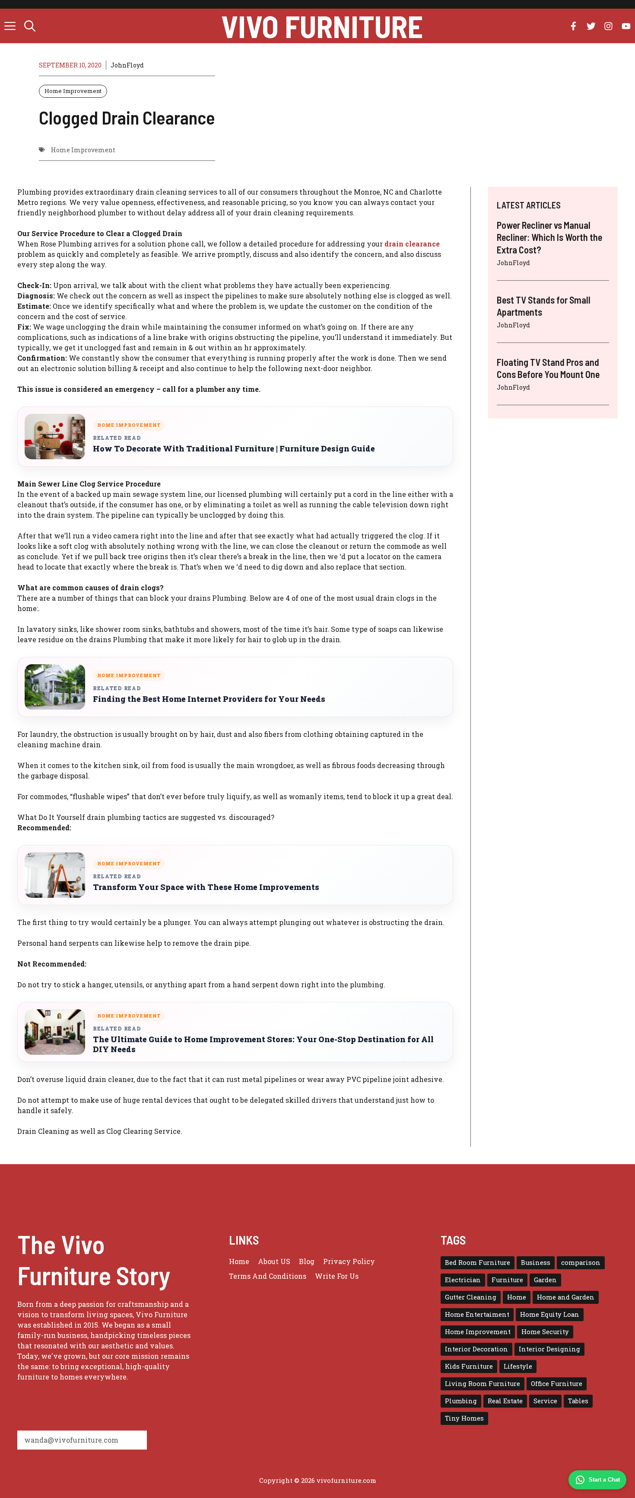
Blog (306, 1261)
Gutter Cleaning (470, 1297)
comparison (580, 1262)
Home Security (545, 1332)
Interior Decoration (476, 1349)
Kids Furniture (469, 1366)
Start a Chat (604, 1479)
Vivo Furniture (322, 26)
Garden (545, 1280)
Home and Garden (565, 1297)
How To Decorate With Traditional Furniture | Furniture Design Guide (234, 449)
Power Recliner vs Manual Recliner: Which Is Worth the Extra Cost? (549, 237)
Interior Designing (549, 1349)
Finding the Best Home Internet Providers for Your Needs (209, 699)
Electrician (463, 1280)
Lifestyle (518, 1366)
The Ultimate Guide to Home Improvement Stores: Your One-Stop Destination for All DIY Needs (263, 1044)
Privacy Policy (349, 1261)
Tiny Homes (464, 1418)
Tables (578, 1401)
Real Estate (505, 1401)
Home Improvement (73, 91)
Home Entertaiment (477, 1314)
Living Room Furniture (482, 1384)
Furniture (507, 1280)
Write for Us (337, 1275)
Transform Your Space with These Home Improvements (206, 887)
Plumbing (461, 1401)
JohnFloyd (127, 65)
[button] (30, 26)
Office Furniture (556, 1384)
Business (535, 1262)
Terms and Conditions (267, 1275)
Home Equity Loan (549, 1314)
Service (545, 1401)
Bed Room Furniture (477, 1262)
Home (239, 1261)
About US (274, 1261)
